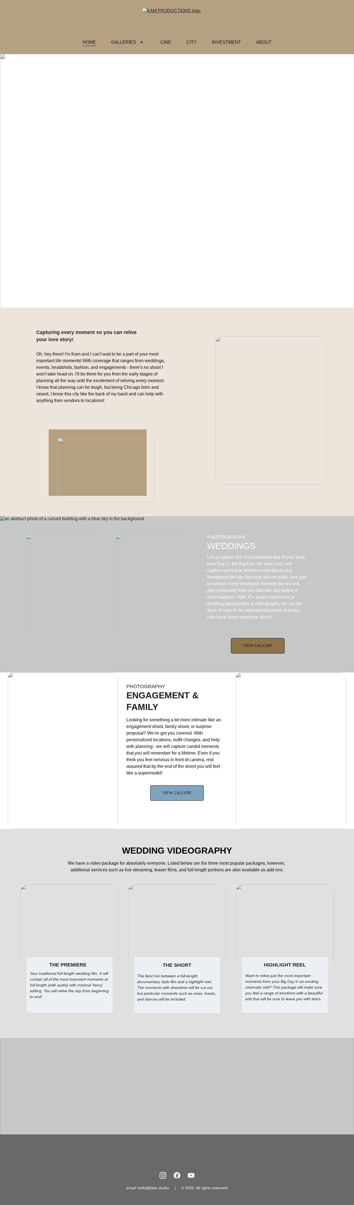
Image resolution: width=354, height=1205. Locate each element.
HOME (89, 42)
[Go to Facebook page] (177, 1175)
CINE (165, 42)
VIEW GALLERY (257, 646)
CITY (191, 42)
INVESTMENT (226, 42)
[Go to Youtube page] (191, 1175)
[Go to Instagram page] (163, 1175)
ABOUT (264, 42)
